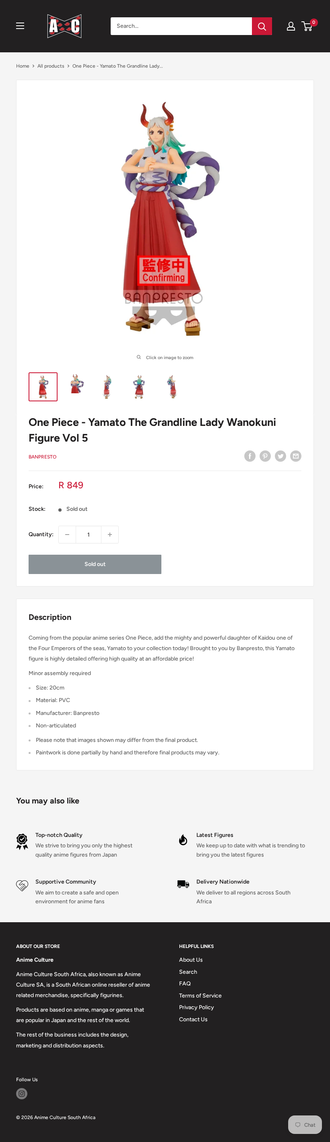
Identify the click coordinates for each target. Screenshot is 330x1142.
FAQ (185, 983)
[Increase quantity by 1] (109, 534)
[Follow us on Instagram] (21, 1093)
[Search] (262, 26)
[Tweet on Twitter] (280, 456)
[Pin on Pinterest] (265, 456)
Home (22, 66)
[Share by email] (295, 456)
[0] (307, 26)
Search (188, 972)
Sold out (95, 564)
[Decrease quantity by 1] (67, 534)
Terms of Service (200, 995)
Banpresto (42, 457)
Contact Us (193, 1019)
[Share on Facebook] (250, 456)
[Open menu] (20, 26)
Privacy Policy (196, 1007)
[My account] (291, 26)
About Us (191, 959)
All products (50, 66)
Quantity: (41, 534)
